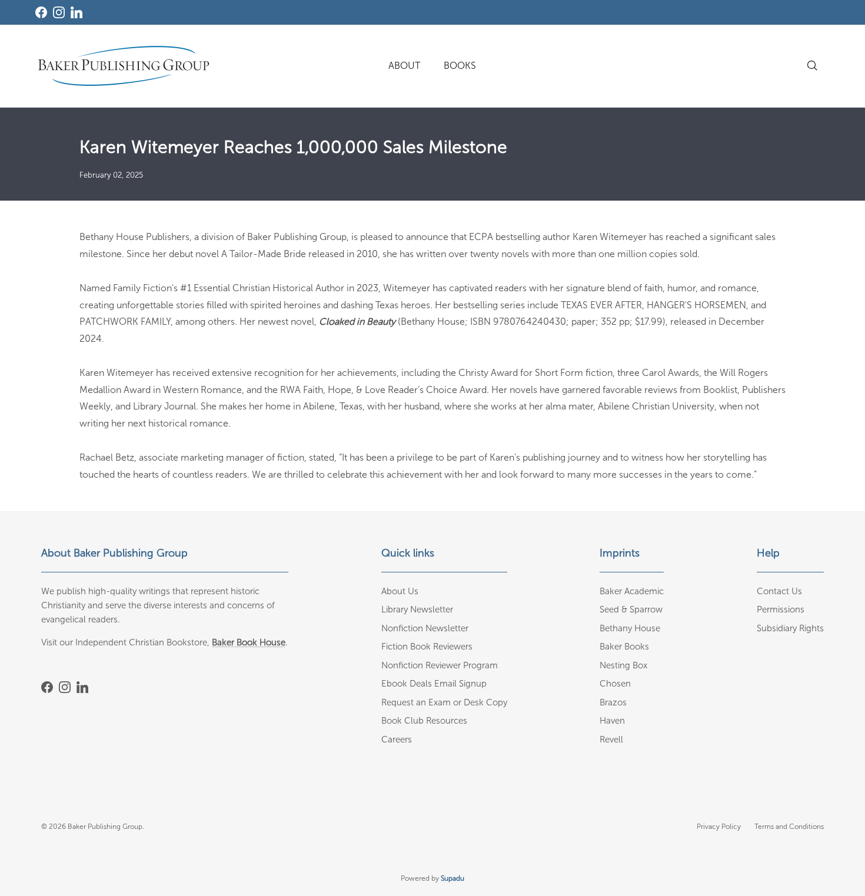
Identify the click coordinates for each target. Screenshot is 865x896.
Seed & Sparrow (631, 609)
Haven (612, 720)
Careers (396, 739)
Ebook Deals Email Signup (434, 683)
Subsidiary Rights (790, 628)
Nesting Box (623, 665)
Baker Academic (632, 591)
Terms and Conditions (789, 826)
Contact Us (779, 591)
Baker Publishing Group (105, 826)
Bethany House (630, 628)
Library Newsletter (417, 609)
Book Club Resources (424, 720)
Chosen (615, 683)
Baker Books (624, 646)
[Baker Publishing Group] (123, 65)
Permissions (780, 609)
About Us (399, 591)
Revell (611, 739)
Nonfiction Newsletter (424, 628)
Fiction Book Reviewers (427, 646)
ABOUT (404, 65)
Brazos (613, 702)
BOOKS (460, 65)
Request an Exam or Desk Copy (444, 702)
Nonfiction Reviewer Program (439, 665)
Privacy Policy (719, 826)
